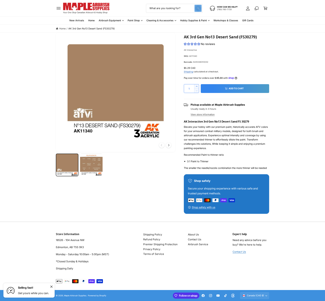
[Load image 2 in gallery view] (91, 165)
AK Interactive (190, 50)
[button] (58, 8)
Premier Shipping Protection (160, 244)
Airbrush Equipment (110, 20)
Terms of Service (153, 254)
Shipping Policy (152, 234)
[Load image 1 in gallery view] (67, 165)
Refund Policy (151, 239)
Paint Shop (134, 20)
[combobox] (174, 8)
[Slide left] (161, 145)
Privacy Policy (151, 249)
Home (62, 28)
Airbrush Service (198, 244)
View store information (203, 114)
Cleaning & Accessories (159, 20)
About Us (193, 234)
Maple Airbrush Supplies (75, 295)
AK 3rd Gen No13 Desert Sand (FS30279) (91, 28)
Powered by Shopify (97, 295)
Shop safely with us (203, 207)
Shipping (188, 71)
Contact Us (194, 239)
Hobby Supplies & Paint (193, 20)
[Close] (51, 286)
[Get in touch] (256, 8)
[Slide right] (168, 145)
